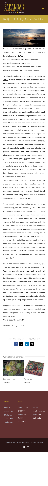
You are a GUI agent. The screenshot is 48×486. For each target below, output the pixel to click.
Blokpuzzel (28, 379)
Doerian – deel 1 (10, 379)
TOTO (5, 80)
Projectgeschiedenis (18, 326)
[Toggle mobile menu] (43, 8)
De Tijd (20, 56)
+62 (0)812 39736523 (22, 418)
